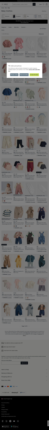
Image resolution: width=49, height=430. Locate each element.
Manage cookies (14, 74)
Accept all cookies (34, 74)
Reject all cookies (24, 74)
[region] (24, 70)
